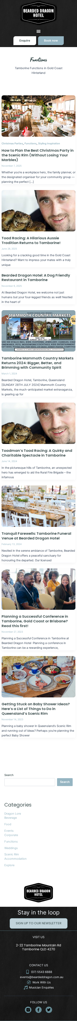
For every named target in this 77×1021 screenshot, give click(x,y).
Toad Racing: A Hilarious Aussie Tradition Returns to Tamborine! (31, 240)
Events (9, 831)
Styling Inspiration (49, 143)
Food (7, 824)
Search (8, 775)
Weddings (11, 848)
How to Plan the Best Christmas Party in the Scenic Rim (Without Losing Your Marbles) (38, 155)
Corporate (11, 835)
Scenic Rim (11, 854)
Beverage (10, 818)
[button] (38, 31)
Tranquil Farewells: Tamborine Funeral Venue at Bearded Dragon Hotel (36, 536)
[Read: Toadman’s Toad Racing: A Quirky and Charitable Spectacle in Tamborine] (38, 423)
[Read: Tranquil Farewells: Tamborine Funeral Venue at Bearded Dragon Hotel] (38, 506)
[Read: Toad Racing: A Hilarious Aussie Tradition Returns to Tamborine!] (38, 210)
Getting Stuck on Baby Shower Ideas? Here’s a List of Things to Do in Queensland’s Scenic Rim (36, 709)
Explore (9, 865)
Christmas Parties (12, 143)
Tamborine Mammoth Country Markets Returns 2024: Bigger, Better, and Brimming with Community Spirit (37, 363)
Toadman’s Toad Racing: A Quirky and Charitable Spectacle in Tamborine (37, 453)
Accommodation (15, 858)
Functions (30, 143)
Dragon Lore (12, 813)
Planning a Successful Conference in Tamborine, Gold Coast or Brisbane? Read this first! (35, 621)
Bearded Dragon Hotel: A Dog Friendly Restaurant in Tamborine (36, 277)
